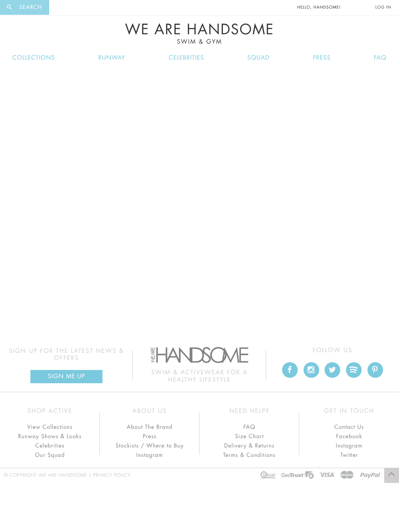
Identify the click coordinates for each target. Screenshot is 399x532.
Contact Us (349, 427)
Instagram (149, 455)
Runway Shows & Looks (50, 436)
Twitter (349, 455)
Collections (33, 58)
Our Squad (50, 455)
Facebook (349, 436)
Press (321, 58)
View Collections (50, 427)
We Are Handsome (199, 34)
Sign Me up (66, 376)
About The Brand (149, 427)
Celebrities (186, 58)
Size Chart (249, 436)
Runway (111, 58)
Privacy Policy (112, 475)
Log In (383, 7)
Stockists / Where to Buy (150, 446)
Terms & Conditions (249, 455)
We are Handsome (70, 7)
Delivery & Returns (249, 446)
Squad (258, 58)
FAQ (380, 58)
